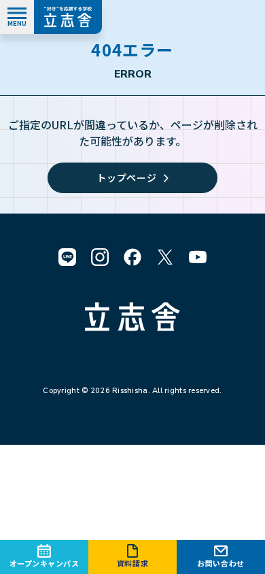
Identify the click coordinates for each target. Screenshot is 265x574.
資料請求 (132, 563)
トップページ (126, 177)
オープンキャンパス (45, 563)
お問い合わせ (220, 563)
